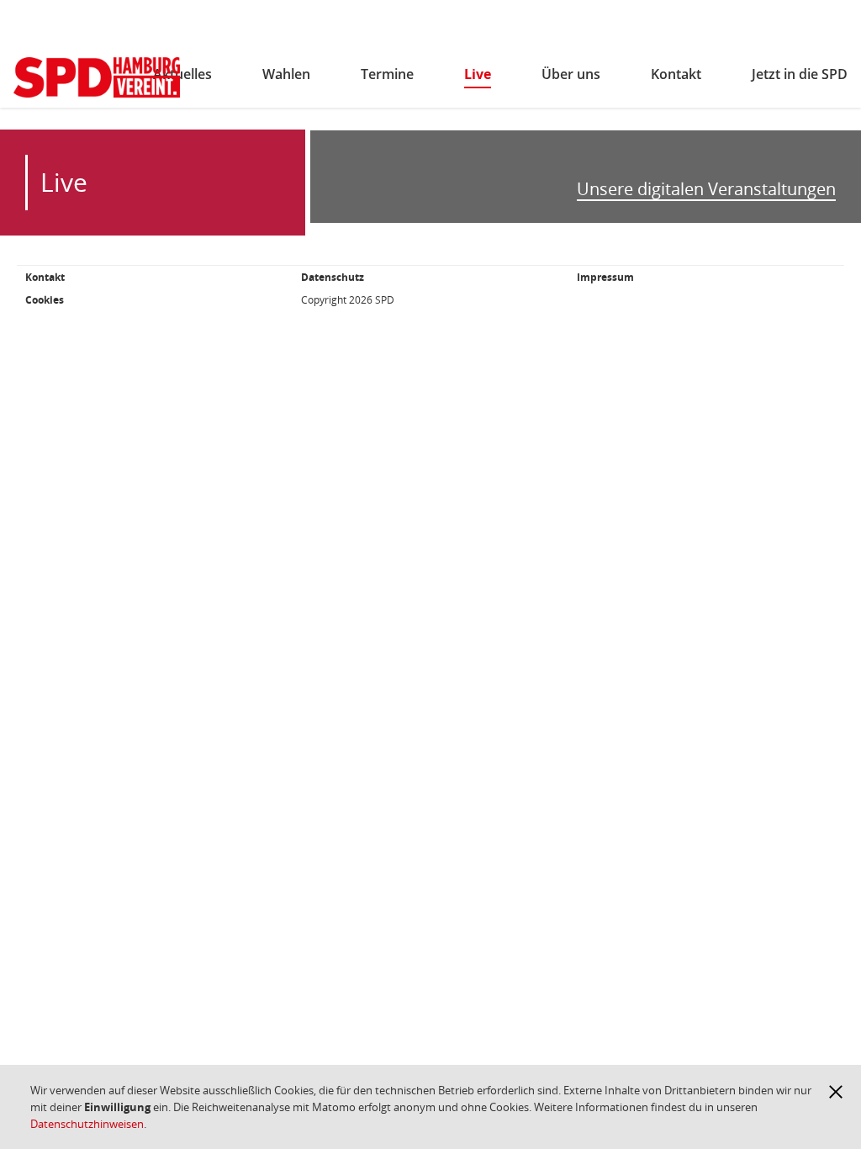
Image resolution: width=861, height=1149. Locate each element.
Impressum (605, 277)
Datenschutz (332, 277)
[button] (836, 1092)
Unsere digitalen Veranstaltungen (706, 189)
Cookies (44, 300)
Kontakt (45, 277)
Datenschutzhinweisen (87, 1123)
